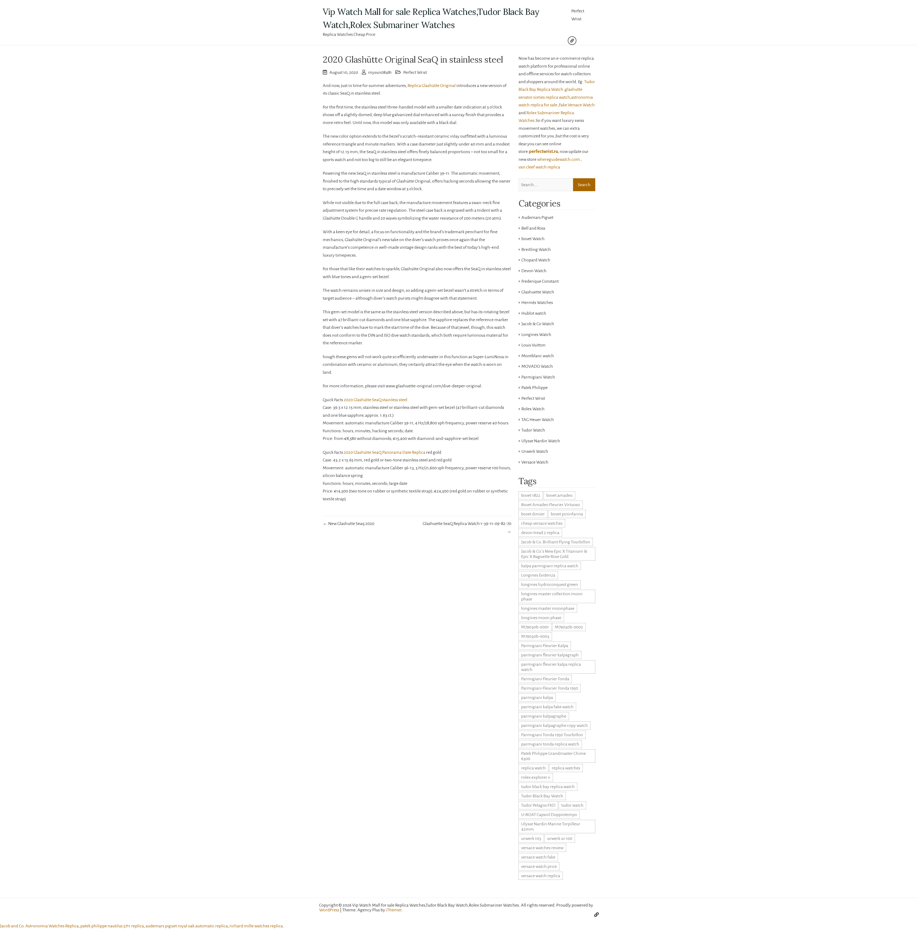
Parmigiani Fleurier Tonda (545, 678)
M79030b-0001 (535, 627)
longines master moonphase (547, 608)
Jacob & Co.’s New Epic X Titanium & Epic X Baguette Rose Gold (554, 554)
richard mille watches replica (256, 926)
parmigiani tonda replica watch (550, 744)
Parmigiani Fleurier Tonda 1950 (549, 688)
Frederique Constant (540, 281)
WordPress (329, 910)
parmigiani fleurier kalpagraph (550, 655)
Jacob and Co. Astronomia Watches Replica (39, 926)
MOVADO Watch (537, 366)
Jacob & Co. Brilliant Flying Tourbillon (555, 542)
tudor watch (572, 805)
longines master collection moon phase (552, 596)
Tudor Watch (533, 430)
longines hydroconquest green (549, 584)
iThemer (393, 910)
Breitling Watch (536, 249)
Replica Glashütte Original (432, 85)
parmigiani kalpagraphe (543, 716)
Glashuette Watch (537, 292)
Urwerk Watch (534, 451)
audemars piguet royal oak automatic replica (187, 926)
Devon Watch (533, 270)
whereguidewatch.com (558, 159)
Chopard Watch (535, 260)
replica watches (566, 768)
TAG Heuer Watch (537, 419)
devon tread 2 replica (540, 532)
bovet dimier (533, 514)
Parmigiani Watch (538, 377)
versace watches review (542, 847)
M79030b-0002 (569, 627)
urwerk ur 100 (559, 838)
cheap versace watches (542, 523)
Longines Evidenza (538, 575)
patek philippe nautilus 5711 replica (112, 926)
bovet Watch (533, 238)
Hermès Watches (537, 302)
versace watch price (539, 866)
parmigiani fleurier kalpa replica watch (551, 667)
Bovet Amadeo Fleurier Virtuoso (550, 504)
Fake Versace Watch (577, 105)
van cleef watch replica (539, 167)
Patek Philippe (534, 387)
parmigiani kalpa (537, 697)
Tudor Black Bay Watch (542, 796)
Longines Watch (536, 334)
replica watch (533, 768)
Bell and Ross (533, 228)
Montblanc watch (537, 355)
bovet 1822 (530, 495)
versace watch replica (540, 875)
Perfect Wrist (577, 15)
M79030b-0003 (535, 636)
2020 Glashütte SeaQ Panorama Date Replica (384, 452)
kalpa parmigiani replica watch (549, 565)
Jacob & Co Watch (537, 323)
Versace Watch (534, 462)
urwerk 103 (531, 838)
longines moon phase (541, 617)
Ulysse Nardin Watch (540, 440)
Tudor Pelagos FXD (538, 805)
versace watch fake (538, 857)
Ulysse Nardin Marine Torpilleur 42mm (550, 827)
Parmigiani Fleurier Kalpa (544, 645)
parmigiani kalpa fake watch (547, 706)
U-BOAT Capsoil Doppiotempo (549, 814)
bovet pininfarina (567, 514)
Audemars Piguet (537, 217)
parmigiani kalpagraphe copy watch (554, 725)
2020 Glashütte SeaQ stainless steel (375, 399)
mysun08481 (380, 72)
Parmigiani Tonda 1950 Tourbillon (552, 734)
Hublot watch (533, 313)
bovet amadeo (559, 495)
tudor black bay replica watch (548, 786)
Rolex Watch (533, 408)
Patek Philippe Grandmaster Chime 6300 (553, 756)
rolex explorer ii (535, 777)
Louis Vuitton (533, 345)
